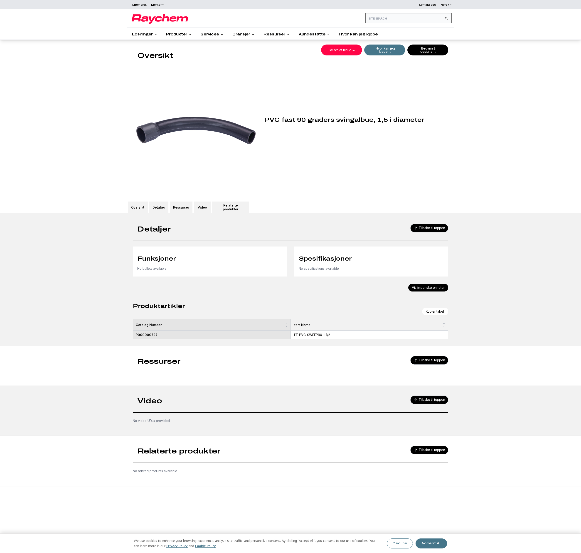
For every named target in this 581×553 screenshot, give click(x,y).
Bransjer (241, 34)
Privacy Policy (177, 546)
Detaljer (159, 207)
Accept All (431, 543)
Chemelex (139, 4)
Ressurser (274, 34)
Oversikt (137, 207)
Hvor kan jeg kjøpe (358, 34)
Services (209, 34)
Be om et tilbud (340, 50)
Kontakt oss (427, 4)
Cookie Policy (205, 546)
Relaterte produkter (230, 207)
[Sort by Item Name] (444, 325)
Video (202, 207)
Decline (400, 543)
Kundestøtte (311, 34)
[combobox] (408, 18)
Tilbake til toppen (432, 228)
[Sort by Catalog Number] (286, 325)
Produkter (176, 34)
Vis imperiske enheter (428, 287)
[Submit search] (446, 18)
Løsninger (142, 34)
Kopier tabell (435, 311)
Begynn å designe (428, 49)
